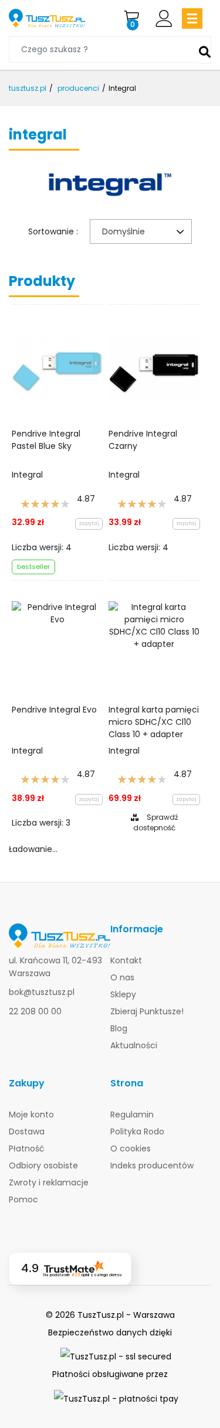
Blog (118, 1028)
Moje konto (31, 1114)
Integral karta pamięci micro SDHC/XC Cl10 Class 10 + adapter (154, 721)
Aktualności (133, 1045)
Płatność (27, 1148)
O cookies (130, 1148)
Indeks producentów (152, 1165)
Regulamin (132, 1114)
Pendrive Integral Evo (54, 709)
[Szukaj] (205, 50)
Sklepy (123, 994)
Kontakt (126, 960)
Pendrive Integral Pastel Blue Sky (46, 440)
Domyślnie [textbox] (123, 231)
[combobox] (141, 231)
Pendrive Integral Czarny (143, 440)
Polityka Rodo (137, 1131)
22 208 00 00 (35, 1011)
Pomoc (23, 1199)
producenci (78, 88)
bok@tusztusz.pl (42, 992)
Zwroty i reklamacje (49, 1182)
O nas (122, 977)
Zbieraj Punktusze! (147, 1011)
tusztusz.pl (27, 88)
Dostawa (27, 1131)
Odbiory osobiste (43, 1165)
